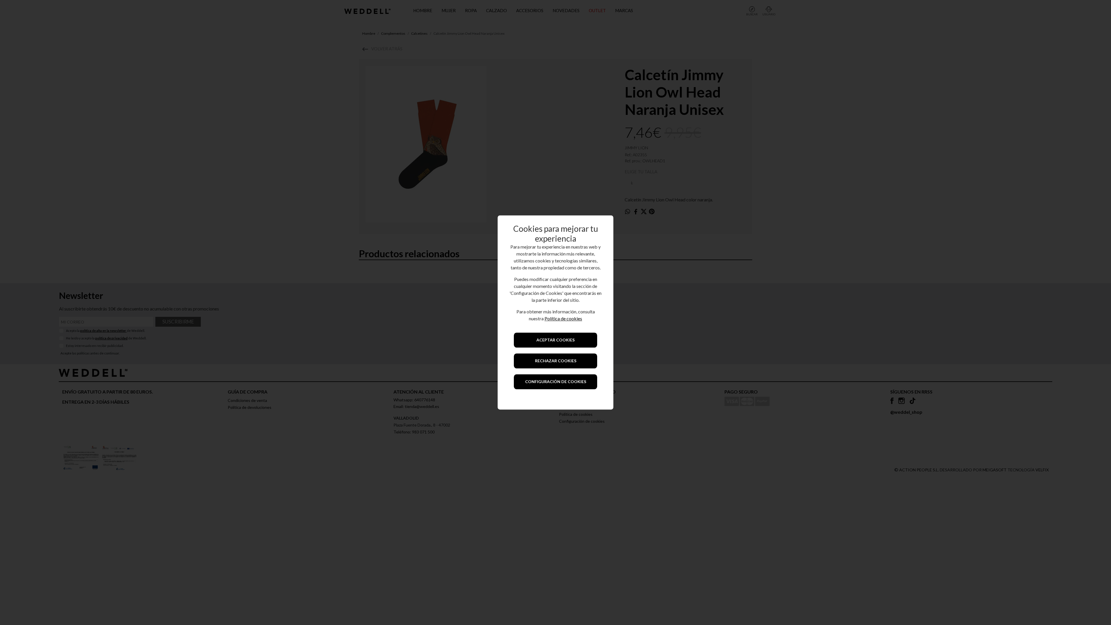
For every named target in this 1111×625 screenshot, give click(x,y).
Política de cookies (563, 318)
